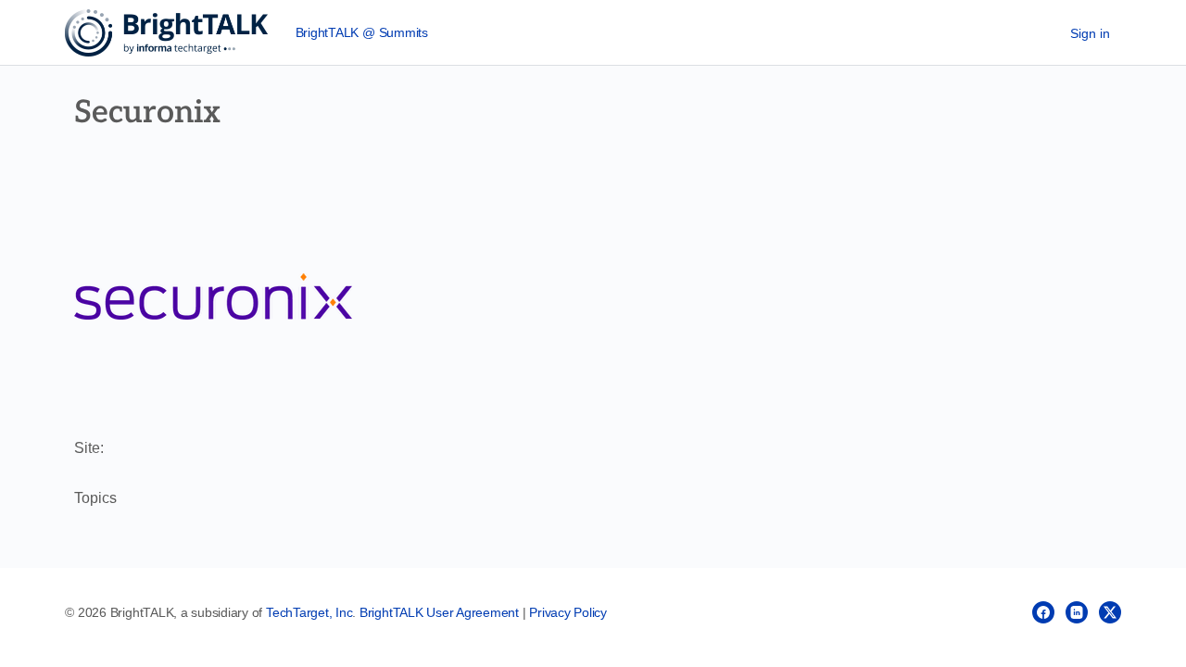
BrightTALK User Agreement (439, 612)
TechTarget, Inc (309, 612)
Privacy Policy (568, 612)
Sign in (1090, 33)
